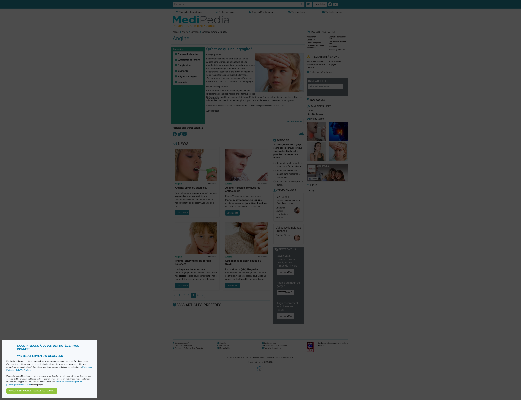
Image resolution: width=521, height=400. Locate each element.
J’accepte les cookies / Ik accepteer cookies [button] (32, 391)
